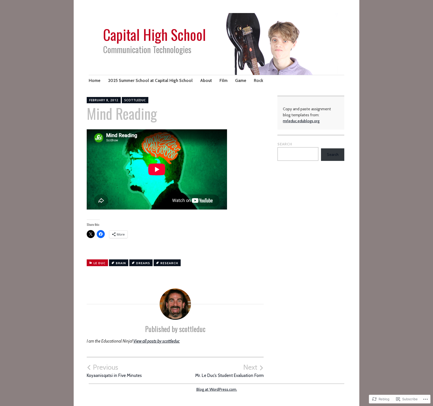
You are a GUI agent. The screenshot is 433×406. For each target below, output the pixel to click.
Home (94, 80)
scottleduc (135, 100)
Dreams (143, 263)
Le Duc (99, 263)
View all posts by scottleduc (156, 341)
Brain (121, 263)
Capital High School (154, 34)
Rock (258, 80)
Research (169, 263)
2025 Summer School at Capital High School (150, 80)
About (206, 80)
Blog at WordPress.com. (216, 389)
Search (284, 144)
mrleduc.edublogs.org (301, 121)
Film (224, 80)
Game (240, 80)
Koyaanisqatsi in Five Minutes (114, 370)
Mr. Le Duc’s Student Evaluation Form (229, 370)
